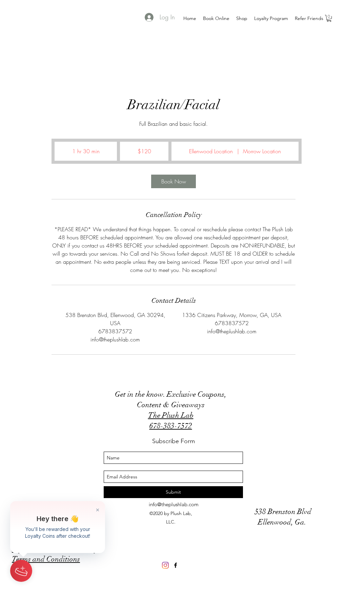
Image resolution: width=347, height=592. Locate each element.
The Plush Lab (170, 415)
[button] (329, 18)
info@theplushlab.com (174, 504)
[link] (173, 181)
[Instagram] (165, 565)
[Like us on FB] (175, 565)
